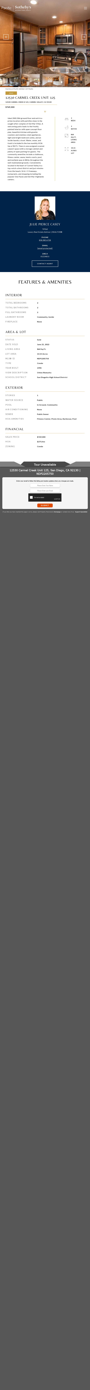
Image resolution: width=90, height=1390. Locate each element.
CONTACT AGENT (45, 264)
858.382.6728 (45, 240)
